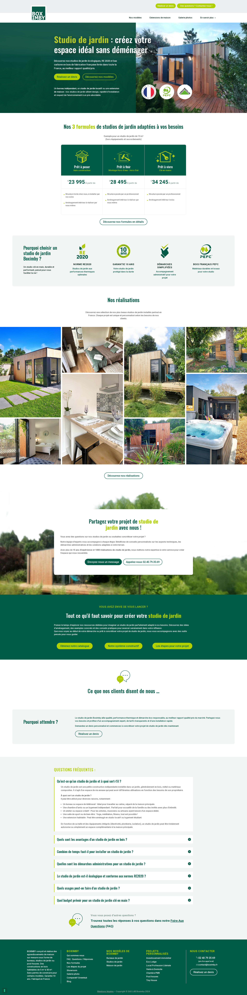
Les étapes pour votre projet (172, 646)
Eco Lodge (151, 962)
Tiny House (151, 980)
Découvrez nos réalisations (123, 475)
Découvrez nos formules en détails (123, 221)
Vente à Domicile (154, 969)
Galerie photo (73, 974)
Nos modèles (135, 17)
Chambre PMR (153, 973)
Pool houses (152, 976)
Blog (69, 981)
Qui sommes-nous (75, 955)
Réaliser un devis (166, 6)
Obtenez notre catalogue (74, 646)
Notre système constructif (123, 646)
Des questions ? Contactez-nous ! (196, 6)
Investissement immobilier (158, 958)
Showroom (72, 970)
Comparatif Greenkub (77, 977)
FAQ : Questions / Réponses (80, 959)
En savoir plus (207, 17)
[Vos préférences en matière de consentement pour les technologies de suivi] (4, 990)
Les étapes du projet (76, 966)
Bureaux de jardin (115, 958)
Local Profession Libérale (158, 965)
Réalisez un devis (88, 733)
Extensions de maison (160, 17)
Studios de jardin (114, 962)
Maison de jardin (114, 965)
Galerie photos (185, 17)
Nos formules (73, 963)
